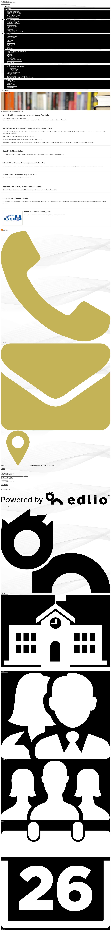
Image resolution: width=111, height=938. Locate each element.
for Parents (9, 54)
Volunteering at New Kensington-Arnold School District (20, 77)
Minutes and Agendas (12, 86)
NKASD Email (4, 480)
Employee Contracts (11, 25)
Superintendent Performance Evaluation (16, 31)
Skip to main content (5, 1)
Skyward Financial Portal (7, 478)
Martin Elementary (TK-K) (13, 15)
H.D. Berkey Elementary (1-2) (14, 13)
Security (9, 41)
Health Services (10, 40)
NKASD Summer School (13, 18)
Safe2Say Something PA (6, 474)
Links (3, 469)
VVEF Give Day (14, 70)
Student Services (11, 44)
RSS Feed (5, 230)
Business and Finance (12, 26)
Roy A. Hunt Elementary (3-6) (14, 12)
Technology (9, 45)
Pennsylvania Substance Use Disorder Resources (18, 76)
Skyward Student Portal (6, 477)
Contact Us (3, 465)
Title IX (8, 47)
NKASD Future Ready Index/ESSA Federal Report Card (14, 476)
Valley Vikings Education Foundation (16, 66)
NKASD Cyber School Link (7, 481)
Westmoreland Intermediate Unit (14, 61)
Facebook (3, 472)
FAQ (8, 88)
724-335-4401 (4, 342)
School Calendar (11, 43)
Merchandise (13, 68)
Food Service (10, 39)
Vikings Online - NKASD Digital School (16, 51)
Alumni (8, 65)
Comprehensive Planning (13, 21)
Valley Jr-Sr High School (13, 11)
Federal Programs (11, 37)
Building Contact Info (12, 30)
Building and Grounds (12, 36)
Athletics (9, 34)
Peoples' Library (10, 74)
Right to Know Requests (12, 27)
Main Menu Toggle (5, 4)
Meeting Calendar (11, 84)
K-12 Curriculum (11, 58)
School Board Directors (12, 82)
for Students (9, 55)
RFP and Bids (10, 29)
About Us (9, 8)
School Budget (10, 87)
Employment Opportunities (13, 23)
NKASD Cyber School (12, 16)
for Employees (10, 57)
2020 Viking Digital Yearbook (14, 59)
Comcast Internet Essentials (13, 72)
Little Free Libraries (11, 73)
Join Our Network (14, 69)
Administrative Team (12, 22)
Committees (9, 83)
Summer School (10, 62)
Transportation (10, 48)
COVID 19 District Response (14, 52)
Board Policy (10, 80)
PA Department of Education (7, 473)
